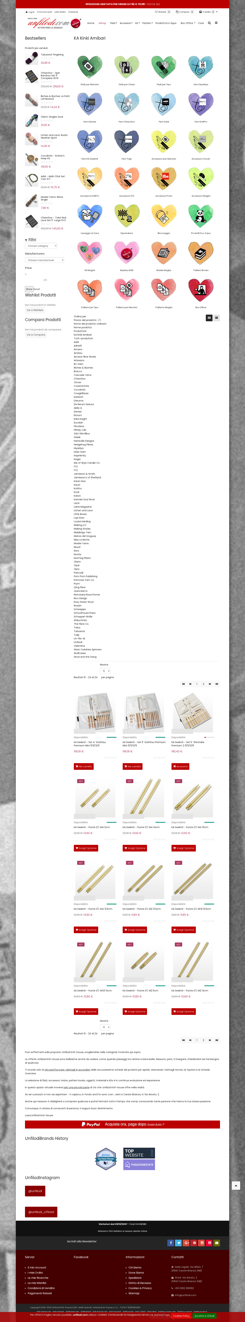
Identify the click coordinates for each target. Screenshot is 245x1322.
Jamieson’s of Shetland (87, 477)
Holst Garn (80, 452)
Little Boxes (80, 514)
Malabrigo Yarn (82, 532)
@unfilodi (35, 1191)
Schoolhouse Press (85, 613)
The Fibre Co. (81, 624)
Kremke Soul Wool (84, 499)
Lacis (77, 503)
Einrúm (78, 415)
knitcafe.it (151, 1311)
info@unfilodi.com (185, 1295)
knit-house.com (100, 1311)
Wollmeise (80, 653)
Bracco (78, 371)
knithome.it (86, 1311)
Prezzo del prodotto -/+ (87, 320)
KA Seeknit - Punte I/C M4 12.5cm (93, 909)
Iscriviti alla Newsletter (82, 1241)
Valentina (79, 646)
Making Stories (82, 528)
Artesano (79, 360)
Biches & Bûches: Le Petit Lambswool (55, 97)
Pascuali (78, 572)
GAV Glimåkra (82, 433)
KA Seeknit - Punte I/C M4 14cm (141, 827)
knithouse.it (128, 1311)
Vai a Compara (36, 334)
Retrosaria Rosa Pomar (87, 594)
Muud (77, 547)
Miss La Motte (82, 539)
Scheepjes (80, 609)
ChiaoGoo (80, 378)
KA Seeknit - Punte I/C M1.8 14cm (93, 990)
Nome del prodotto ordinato (90, 323)
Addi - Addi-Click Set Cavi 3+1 (53, 178)
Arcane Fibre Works (85, 356)
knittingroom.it (200, 1311)
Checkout (73, 11)
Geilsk (77, 437)
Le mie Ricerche (38, 1278)
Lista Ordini (60, 11)
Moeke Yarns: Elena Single (52, 198)
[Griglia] (209, 318)
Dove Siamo (136, 1273)
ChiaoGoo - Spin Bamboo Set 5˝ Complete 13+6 (50, 75)
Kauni (77, 484)
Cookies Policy (181, 1316)
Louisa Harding (82, 521)
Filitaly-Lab (80, 430)
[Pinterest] (193, 1243)
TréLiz (77, 627)
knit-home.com (44, 1311)
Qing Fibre (80, 587)
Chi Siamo (134, 1267)
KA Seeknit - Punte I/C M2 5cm (140, 990)
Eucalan (78, 422)
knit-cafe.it (140, 1311)
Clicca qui (153, 4)
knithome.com (72, 1311)
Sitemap (134, 1293)
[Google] (186, 1243)
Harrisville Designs (84, 441)
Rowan (78, 605)
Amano (78, 349)
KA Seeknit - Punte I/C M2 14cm (190, 990)
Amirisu (78, 353)
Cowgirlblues (81, 393)
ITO (76, 466)
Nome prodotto (83, 327)
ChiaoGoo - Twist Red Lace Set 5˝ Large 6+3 (53, 219)
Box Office (187, 23)
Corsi (201, 23)
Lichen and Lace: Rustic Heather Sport (54, 136)
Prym (77, 583)
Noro (76, 550)
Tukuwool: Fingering (52, 54)
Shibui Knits (80, 620)
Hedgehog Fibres (83, 444)
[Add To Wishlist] (113, 765)
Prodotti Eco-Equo (166, 23)
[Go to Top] (236, 1185)
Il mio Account (44, 11)
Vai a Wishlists (35, 310)
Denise (78, 411)
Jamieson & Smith (84, 473)
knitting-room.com (167, 1311)
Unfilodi (78, 642)
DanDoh (78, 397)
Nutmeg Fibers (82, 558)
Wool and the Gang (85, 657)
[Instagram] (201, 1243)
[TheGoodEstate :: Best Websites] (139, 1158)
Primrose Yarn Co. (84, 580)
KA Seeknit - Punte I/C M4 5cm (92, 827)
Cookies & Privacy (140, 1288)
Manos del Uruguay (85, 536)
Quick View (63, 732)
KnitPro (78, 488)
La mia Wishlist (37, 1283)
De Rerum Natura (84, 404)
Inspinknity (80, 455)
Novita (77, 554)
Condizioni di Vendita (41, 1288)
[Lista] (216, 318)
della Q (78, 408)
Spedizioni (134, 1278)
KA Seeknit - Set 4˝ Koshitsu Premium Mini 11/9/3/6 (90, 744)
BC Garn (78, 364)
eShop (102, 23)
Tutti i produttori (83, 338)
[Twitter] (178, 1243)
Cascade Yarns (83, 375)
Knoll (76, 492)
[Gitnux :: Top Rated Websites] (105, 1158)
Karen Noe (80, 481)
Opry (77, 569)
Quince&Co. (81, 591)
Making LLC (80, 525)
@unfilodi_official (41, 1212)
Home (90, 23)
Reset (37, 289)
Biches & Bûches (83, 367)
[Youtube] (209, 1243)
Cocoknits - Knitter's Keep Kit (52, 157)
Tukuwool (79, 631)
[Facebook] (170, 1243)
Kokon (77, 495)
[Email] (216, 1243)
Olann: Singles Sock (52, 116)
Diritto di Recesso (139, 1283)
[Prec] (190, 684)
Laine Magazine (83, 506)
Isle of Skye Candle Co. (87, 463)
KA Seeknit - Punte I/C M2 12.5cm (142, 909)
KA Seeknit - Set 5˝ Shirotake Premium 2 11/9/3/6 (188, 744)
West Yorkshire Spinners (88, 649)
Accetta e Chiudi (204, 1316)
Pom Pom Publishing (85, 576)
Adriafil (78, 345)
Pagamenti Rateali (40, 1293)
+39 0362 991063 (184, 1288)
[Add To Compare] (106, 765)
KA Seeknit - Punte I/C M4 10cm (190, 827)
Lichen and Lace (83, 510)
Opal (76, 565)
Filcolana (79, 426)
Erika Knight (80, 419)
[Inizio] (183, 684)
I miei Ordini (35, 1273)
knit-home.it (58, 1311)
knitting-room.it (185, 1311)
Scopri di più (155, 1124)
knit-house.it (115, 1311)
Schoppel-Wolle (83, 616)
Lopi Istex (79, 517)
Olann (77, 561)
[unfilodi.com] (55, 24)
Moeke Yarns (81, 543)
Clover (77, 382)
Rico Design (80, 598)
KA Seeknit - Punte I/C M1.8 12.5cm (191, 909)
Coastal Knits (81, 386)
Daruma (78, 400)
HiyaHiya (79, 448)
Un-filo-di (79, 638)
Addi (76, 342)
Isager (77, 459)
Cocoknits (80, 389)
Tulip (76, 635)
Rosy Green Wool (84, 602)
